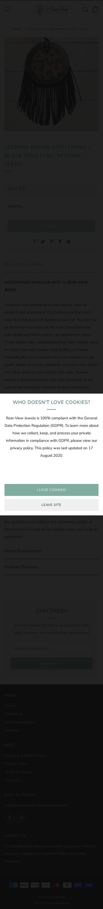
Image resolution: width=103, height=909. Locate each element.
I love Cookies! (51, 490)
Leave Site (52, 505)
